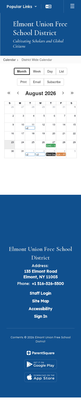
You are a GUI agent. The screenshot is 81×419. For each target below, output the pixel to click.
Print (23, 82)
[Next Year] (72, 93)
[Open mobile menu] (72, 6)
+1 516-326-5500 (48, 283)
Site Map (40, 300)
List (61, 71)
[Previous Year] (8, 93)
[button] (21, 6)
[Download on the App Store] (40, 377)
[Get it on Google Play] (40, 364)
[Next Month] (63, 93)
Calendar (9, 59)
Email (37, 82)
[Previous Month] (17, 93)
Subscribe (54, 82)
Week (37, 71)
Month (22, 71)
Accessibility (40, 308)
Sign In (40, 316)
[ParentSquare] (40, 353)
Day (50, 71)
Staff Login (40, 293)
